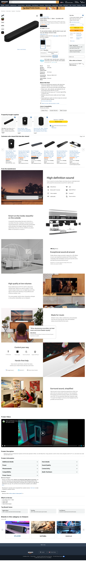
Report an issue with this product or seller (50, 103)
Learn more (54, 62)
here (3, 485)
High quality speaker (10, 422)
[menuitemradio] (81, 445)
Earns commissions (19, 420)
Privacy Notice (33, 556)
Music (83, 5)
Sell (70, 5)
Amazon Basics (21, 5)
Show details (54, 127)
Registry (79, 5)
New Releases (35, 5)
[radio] (2, 15)
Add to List (71, 56)
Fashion (74, 5)
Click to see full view (21, 49)
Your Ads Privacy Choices (57, 556)
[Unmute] (83, 446)
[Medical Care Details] (16, 5)
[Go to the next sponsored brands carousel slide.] (84, 530)
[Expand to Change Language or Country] (63, 2)
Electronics (3, 11)
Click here (32, 487)
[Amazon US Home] (30, 552)
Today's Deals (55, 5)
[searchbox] (34, 2)
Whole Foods (48, 5)
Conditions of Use (26, 556)
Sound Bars (18, 11)
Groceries (42, 5)
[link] (25, 121)
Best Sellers (28, 5)
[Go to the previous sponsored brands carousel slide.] (2, 530)
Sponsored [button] (3, 519)
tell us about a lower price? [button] (16, 493)
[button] (3, 5)
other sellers (55, 35)
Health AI (7, 5)
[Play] (2, 445)
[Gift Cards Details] (68, 5)
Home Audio (8, 11)
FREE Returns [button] (43, 34)
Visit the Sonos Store (44, 17)
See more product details (46, 100)
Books (60, 5)
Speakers (13, 11)
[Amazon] (4, 2)
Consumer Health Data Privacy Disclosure (44, 556)
